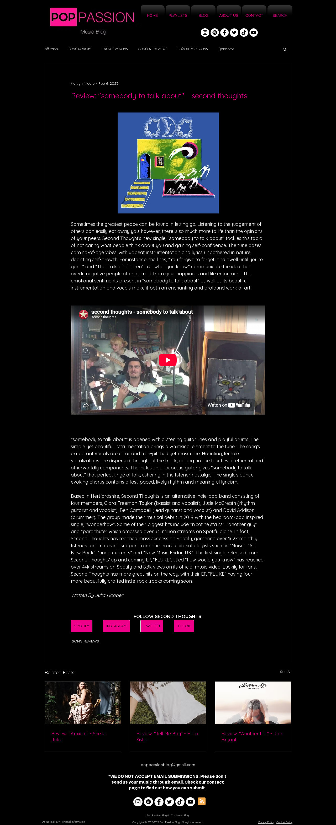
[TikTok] (244, 32)
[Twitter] (234, 32)
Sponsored (226, 49)
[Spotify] (215, 32)
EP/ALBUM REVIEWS (192, 49)
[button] (284, 49)
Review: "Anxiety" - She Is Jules (78, 737)
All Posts (51, 49)
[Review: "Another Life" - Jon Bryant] (253, 703)
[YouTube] (253, 32)
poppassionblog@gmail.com (168, 764)
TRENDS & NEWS (115, 49)
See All (285, 671)
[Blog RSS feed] (202, 801)
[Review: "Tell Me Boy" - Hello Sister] (168, 703)
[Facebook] (224, 32)
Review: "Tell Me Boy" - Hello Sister (167, 737)
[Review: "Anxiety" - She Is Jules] (83, 703)
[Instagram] (205, 32)
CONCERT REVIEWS (152, 49)
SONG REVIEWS (79, 49)
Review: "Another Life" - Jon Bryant (252, 737)
